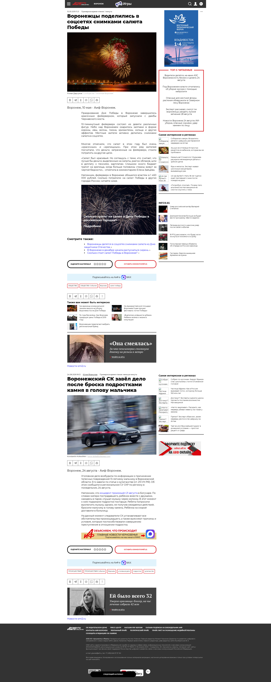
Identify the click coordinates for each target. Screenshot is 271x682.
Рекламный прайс (119, 630)
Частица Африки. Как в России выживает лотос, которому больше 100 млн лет (186, 391)
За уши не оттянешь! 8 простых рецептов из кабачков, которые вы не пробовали (187, 150)
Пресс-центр (115, 628)
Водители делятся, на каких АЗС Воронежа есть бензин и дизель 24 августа (181, 77)
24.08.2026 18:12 (74, 374)
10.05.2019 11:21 (73, 11)
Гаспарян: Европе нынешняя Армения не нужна (182, 254)
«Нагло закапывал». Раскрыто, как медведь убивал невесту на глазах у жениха (186, 409)
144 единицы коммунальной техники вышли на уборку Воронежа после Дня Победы (92, 308)
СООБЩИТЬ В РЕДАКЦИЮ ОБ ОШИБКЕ (101, 633)
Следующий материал (113, 674)
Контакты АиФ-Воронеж (97, 630)
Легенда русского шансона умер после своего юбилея (184, 226)
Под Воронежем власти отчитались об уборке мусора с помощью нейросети (181, 89)
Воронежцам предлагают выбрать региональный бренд (94, 325)
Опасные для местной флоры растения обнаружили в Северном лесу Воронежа (181, 100)
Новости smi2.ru (76, 366)
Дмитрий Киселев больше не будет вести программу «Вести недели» (185, 217)
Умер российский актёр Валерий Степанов (184, 208)
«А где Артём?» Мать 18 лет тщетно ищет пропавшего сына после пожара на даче (186, 178)
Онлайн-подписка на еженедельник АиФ (164, 628)
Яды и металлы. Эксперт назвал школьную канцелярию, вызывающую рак (185, 168)
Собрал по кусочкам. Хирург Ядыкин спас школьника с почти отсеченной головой (187, 381)
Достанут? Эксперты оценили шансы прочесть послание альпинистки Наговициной (187, 400)
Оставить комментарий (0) (135, 264)
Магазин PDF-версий (133, 628)
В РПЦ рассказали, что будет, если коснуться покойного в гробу (185, 236)
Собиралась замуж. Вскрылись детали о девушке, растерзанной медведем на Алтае (185, 140)
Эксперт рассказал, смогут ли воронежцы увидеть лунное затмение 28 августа (181, 111)
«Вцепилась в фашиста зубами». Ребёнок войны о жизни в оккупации (138, 317)
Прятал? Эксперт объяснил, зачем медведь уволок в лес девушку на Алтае (186, 419)
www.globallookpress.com (99, 456)
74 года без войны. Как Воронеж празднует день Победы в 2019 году (93, 317)
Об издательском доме (96, 628)
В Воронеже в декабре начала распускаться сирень (117, 250)
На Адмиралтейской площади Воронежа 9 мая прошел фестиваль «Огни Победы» (137, 308)
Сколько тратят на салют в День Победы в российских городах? (116, 218)
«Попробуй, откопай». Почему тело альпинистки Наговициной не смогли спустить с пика (186, 187)
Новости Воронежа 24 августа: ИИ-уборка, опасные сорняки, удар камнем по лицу (181, 123)
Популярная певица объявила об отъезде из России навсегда (183, 245)
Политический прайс (139, 630)
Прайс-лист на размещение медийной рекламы (173, 630)
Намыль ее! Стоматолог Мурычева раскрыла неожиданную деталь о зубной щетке (186, 159)
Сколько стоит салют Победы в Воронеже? (112, 253)
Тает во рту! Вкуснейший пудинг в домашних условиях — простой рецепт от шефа (186, 428)
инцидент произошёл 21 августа (119, 493)
